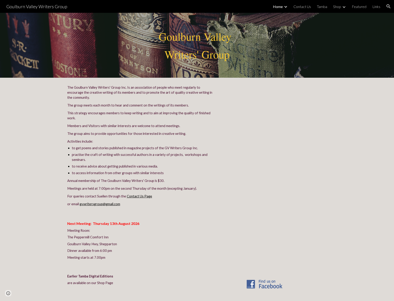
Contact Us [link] (302, 6)
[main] (197, 45)
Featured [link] (359, 6)
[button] (388, 6)
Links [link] (376, 6)
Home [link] (278, 6)
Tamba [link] (322, 6)
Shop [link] (337, 6)
